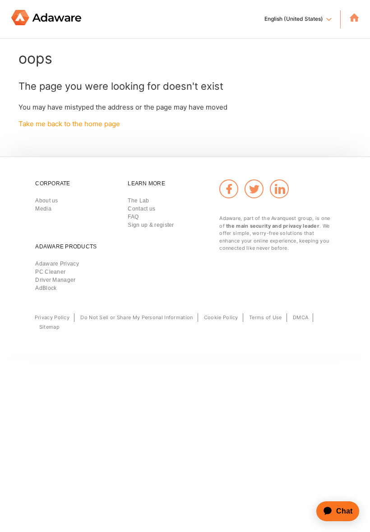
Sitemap (49, 327)
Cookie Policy (221, 317)
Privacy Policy (52, 317)
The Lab (138, 200)
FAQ (133, 217)
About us (46, 200)
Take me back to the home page (69, 123)
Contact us (141, 209)
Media (43, 209)
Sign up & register (151, 225)
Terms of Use (265, 317)
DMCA (300, 317)
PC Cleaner (50, 272)
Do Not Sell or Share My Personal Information (136, 317)
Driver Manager (55, 280)
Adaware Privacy (57, 264)
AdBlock (45, 288)
